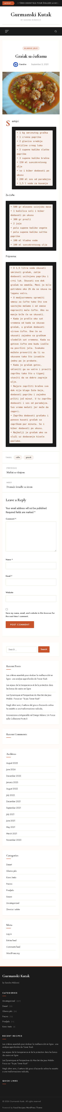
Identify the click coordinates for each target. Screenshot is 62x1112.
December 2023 (13, 775)
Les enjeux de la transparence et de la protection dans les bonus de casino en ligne (29, 1054)
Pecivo (9, 883)
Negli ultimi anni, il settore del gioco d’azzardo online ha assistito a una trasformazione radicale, (30, 1070)
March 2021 (11, 833)
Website (9, 592)
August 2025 (12, 763)
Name (9, 559)
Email (9, 576)
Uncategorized (12, 903)
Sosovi (9, 896)
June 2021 (10, 820)
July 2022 (10, 795)
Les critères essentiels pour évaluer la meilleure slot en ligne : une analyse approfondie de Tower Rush (30, 1046)
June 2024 (10, 769)
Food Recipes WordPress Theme (27, 1107)
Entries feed (11, 940)
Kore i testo (11, 877)
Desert (9, 864)
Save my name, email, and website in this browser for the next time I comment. (30, 615)
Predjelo (10, 890)
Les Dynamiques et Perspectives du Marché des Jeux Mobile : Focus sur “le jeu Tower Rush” (28, 1062)
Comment (11, 518)
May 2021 (10, 827)
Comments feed (13, 946)
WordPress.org (13, 953)
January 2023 (12, 782)
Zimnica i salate (13, 909)
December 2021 (13, 801)
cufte (18, 457)
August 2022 (12, 788)
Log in (9, 934)
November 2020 (13, 839)
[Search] (56, 31)
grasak (28, 457)
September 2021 (13, 807)
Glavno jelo (31, 48)
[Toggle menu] (6, 31)
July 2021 (10, 814)
